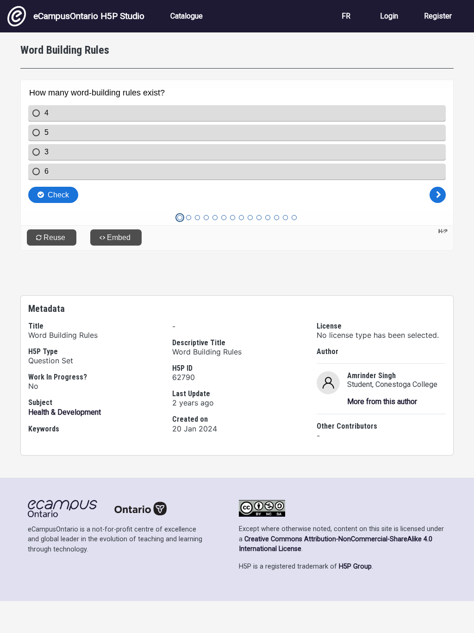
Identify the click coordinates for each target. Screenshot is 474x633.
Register (438, 16)
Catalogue (186, 16)
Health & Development (64, 412)
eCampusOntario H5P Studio (88, 16)
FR (346, 16)
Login (389, 16)
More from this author (382, 401)
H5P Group (355, 566)
